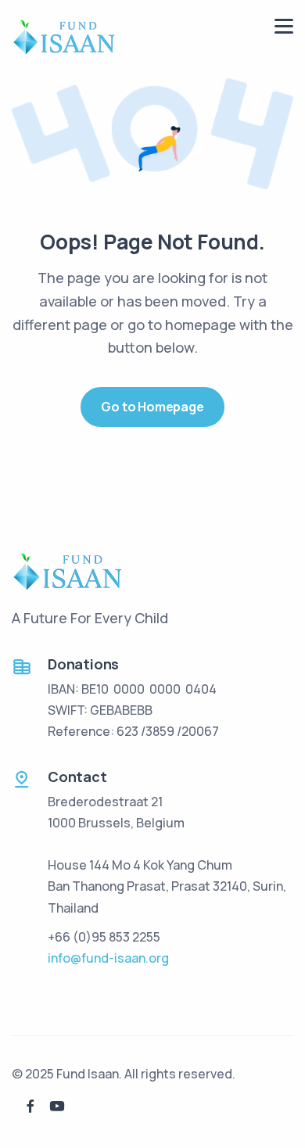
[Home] (64, 35)
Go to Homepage (152, 406)
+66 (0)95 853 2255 (104, 936)
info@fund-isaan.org (108, 958)
